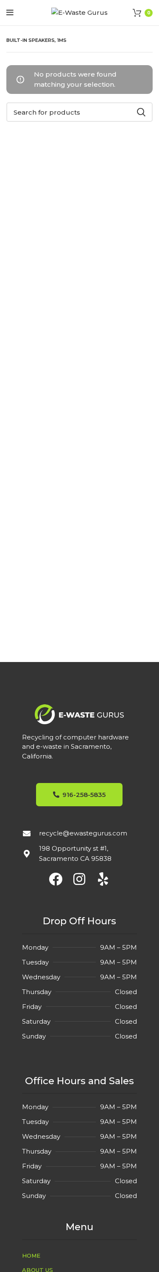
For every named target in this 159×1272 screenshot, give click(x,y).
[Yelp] (103, 879)
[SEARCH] (141, 112)
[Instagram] (79, 879)
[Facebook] (55, 879)
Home (31, 1255)
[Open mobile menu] (10, 12)
